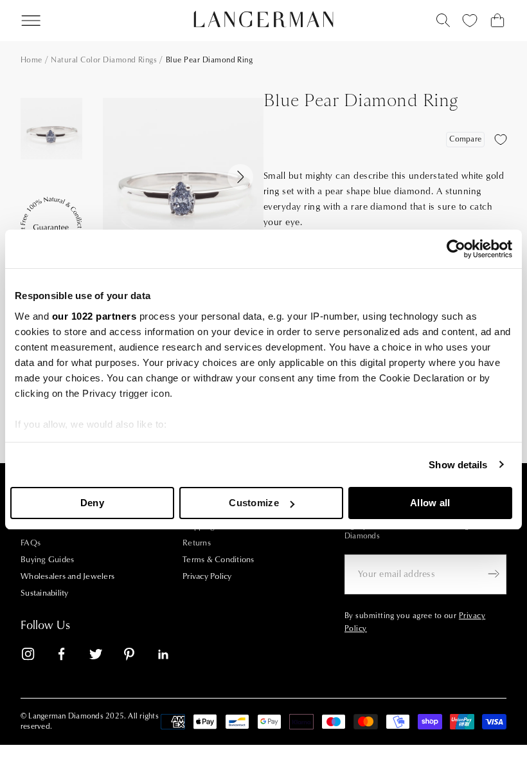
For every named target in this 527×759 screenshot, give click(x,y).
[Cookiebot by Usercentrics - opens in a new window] (456, 249)
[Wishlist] (470, 21)
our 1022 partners (94, 316)
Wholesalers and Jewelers (67, 576)
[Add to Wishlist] (500, 139)
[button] (51, 155)
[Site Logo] (264, 19)
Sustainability (45, 593)
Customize (254, 502)
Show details (458, 464)
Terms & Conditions (219, 559)
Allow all (430, 502)
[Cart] (497, 21)
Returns (197, 543)
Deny (92, 502)
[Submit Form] (493, 573)
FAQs (30, 543)
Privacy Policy (207, 576)
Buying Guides (47, 559)
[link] (36, 656)
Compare (465, 139)
